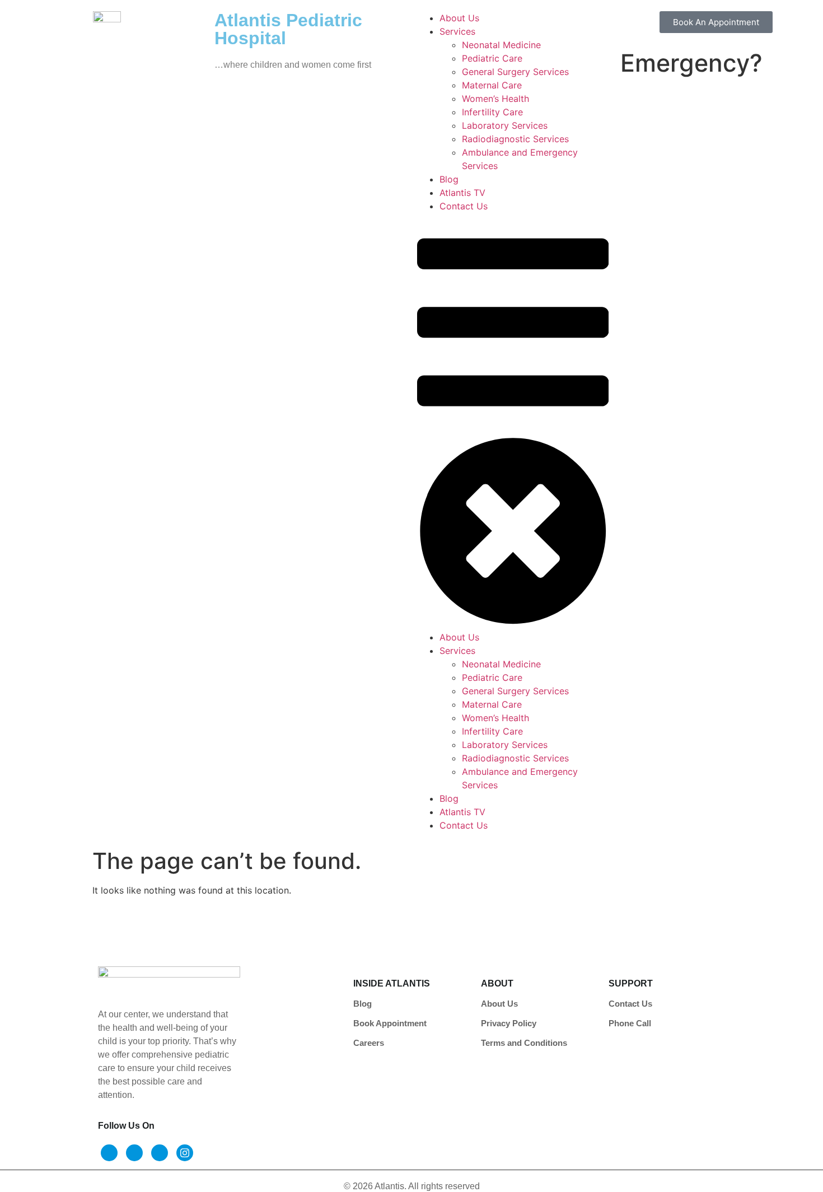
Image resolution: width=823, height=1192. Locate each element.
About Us (459, 18)
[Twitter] (134, 1152)
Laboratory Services (505, 125)
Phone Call (630, 1023)
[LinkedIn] (159, 1152)
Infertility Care (492, 112)
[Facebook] (109, 1152)
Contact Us (463, 206)
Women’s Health (495, 98)
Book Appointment (390, 1023)
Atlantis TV (462, 192)
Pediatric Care (492, 58)
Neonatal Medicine (501, 44)
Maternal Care (492, 85)
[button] (513, 421)
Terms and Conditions (524, 1043)
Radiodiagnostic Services (515, 138)
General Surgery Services (515, 71)
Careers (368, 1043)
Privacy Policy (508, 1023)
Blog (449, 179)
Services (457, 31)
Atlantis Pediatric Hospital (288, 29)
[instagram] (184, 1152)
